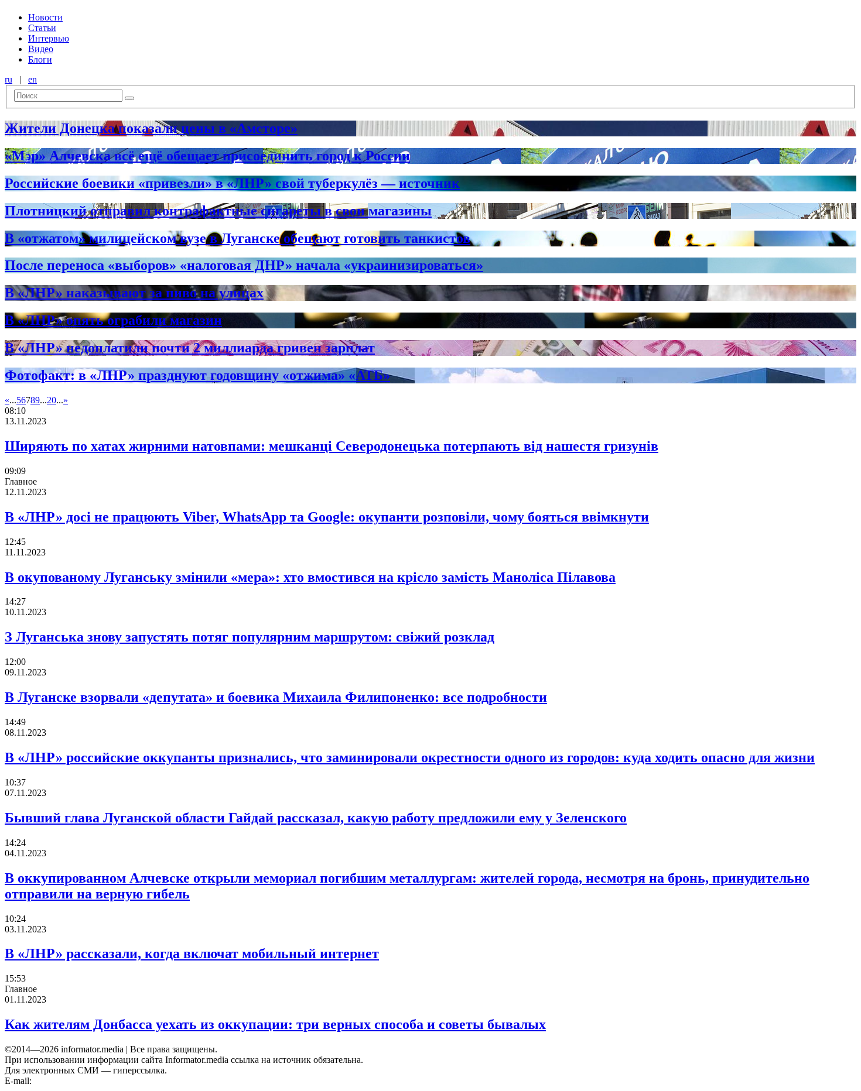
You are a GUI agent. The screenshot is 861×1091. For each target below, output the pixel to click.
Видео (40, 49)
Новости (45, 17)
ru (8, 79)
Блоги (40, 59)
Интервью (48, 38)
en (32, 79)
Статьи (42, 28)
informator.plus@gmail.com (85, 1081)
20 (51, 400)
